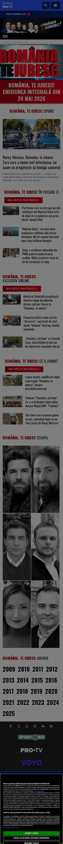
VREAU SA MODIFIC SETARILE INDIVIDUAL (31, 838)
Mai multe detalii (39, 791)
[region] (31, 809)
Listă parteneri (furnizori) (10, 827)
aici (41, 802)
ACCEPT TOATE (31, 833)
